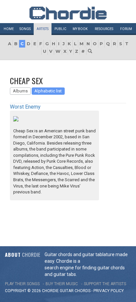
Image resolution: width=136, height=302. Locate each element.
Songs (25, 29)
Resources (104, 29)
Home (9, 29)
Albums (20, 90)
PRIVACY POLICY (108, 290)
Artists (43, 29)
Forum (126, 29)
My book (80, 29)
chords (82, 290)
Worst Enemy (25, 107)
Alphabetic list (48, 90)
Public (60, 29)
